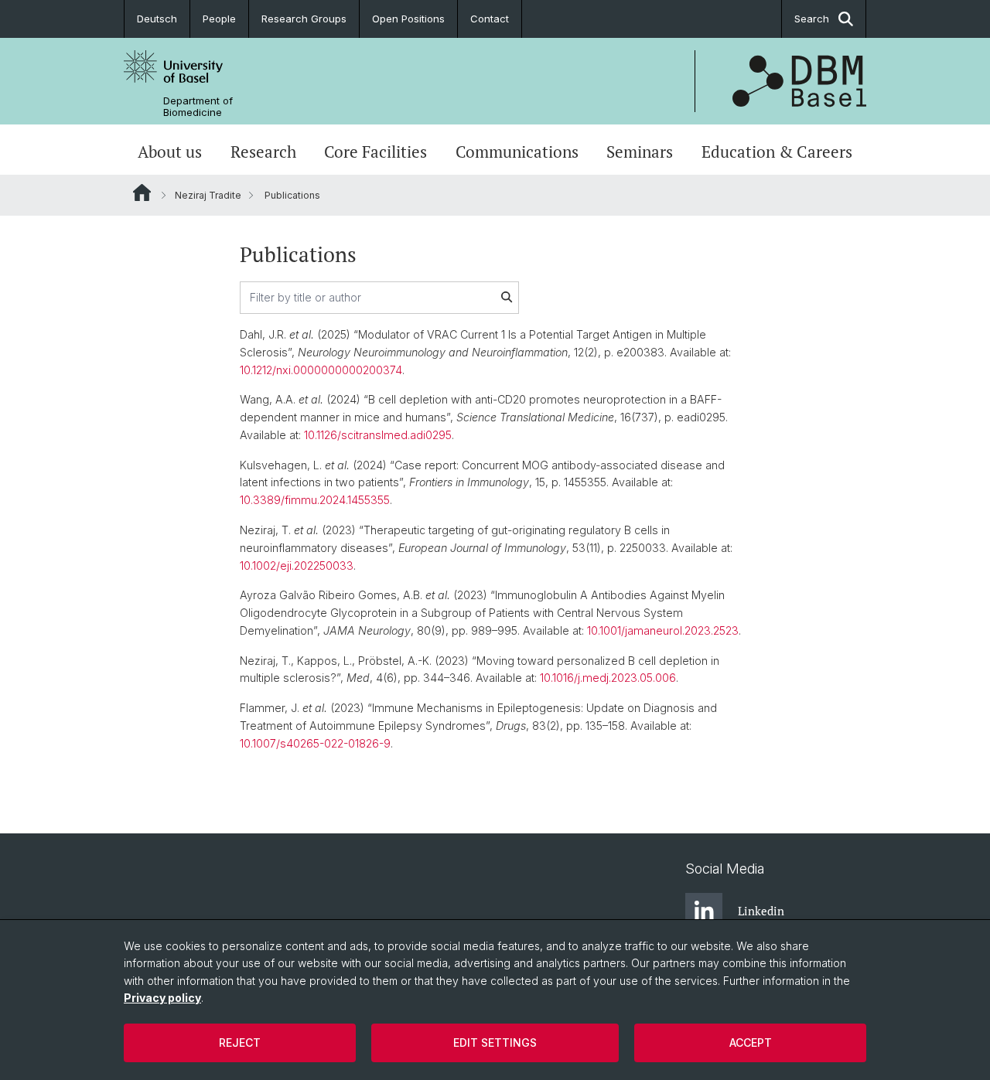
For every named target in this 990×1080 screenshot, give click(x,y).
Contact (489, 18)
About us (170, 151)
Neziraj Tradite (208, 195)
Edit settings (495, 1042)
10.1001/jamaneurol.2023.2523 (663, 630)
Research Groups (303, 18)
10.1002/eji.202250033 (296, 565)
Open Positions (408, 18)
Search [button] (811, 18)
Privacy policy (162, 997)
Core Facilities (375, 151)
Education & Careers (777, 151)
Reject (240, 1042)
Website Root (142, 192)
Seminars (639, 151)
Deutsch (157, 18)
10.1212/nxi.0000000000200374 (321, 369)
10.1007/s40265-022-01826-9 (315, 743)
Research (263, 151)
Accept (750, 1042)
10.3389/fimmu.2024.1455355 (315, 499)
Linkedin (761, 910)
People (219, 18)
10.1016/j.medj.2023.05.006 (608, 677)
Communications (517, 151)
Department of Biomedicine (198, 106)
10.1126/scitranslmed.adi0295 (378, 434)
